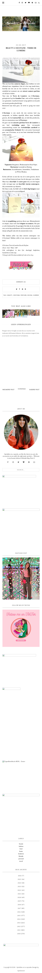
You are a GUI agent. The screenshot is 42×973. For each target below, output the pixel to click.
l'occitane (16, 295)
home (21, 851)
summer (36, 295)
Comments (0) (21, 282)
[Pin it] (22, 289)
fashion (21, 846)
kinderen (21, 854)
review (29, 295)
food (21, 849)
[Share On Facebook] (19, 289)
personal (21, 859)
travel (21, 861)
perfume (24, 295)
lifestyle (21, 856)
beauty (9, 295)
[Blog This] (25, 289)
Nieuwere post (8, 389)
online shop (30, 255)
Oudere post (34, 389)
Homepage (22, 389)
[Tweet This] (17, 289)
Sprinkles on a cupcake (24, 967)
